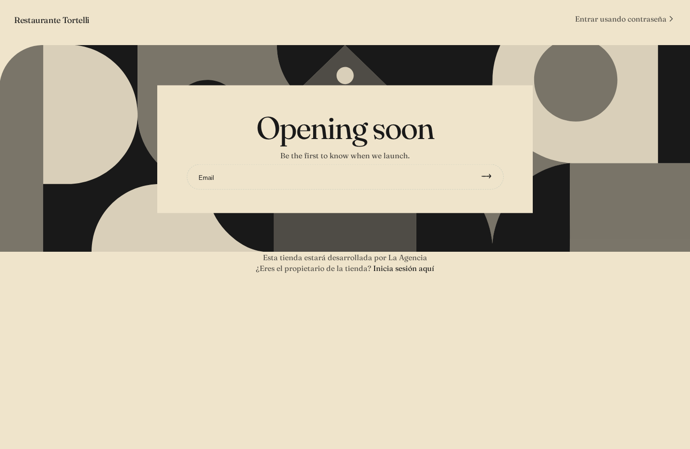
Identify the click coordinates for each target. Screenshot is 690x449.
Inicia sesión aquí (403, 268)
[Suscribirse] (490, 177)
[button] (625, 18)
